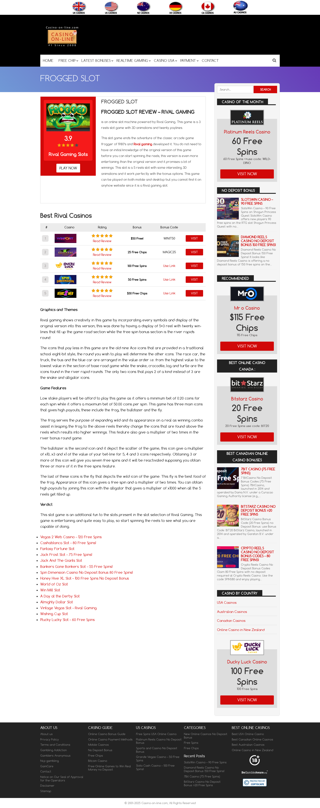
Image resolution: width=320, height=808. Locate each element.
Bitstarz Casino (247, 398)
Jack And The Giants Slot (61, 560)
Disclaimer (47, 785)
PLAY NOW (68, 168)
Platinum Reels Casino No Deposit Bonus (159, 741)
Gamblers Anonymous (55, 755)
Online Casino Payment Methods (110, 739)
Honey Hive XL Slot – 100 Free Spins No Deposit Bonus (84, 578)
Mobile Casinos (98, 744)
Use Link (169, 266)
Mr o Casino (247, 308)
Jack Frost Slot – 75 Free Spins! (66, 554)
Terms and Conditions (55, 744)
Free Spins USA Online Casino (156, 734)
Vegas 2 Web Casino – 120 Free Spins (71, 537)
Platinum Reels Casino (247, 132)
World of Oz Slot (54, 584)
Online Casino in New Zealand (240, 630)
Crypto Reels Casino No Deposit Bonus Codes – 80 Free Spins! (257, 554)
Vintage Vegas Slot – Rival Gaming (68, 608)
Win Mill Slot (50, 590)
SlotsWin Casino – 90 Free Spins (257, 201)
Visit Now (247, 173)
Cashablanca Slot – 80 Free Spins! (68, 543)
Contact (45, 771)
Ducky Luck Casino (247, 662)
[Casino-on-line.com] (62, 46)
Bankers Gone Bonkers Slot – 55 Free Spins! (76, 566)
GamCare (46, 766)
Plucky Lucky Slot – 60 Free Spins (67, 619)
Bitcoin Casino (97, 760)
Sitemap (45, 791)
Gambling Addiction (53, 750)
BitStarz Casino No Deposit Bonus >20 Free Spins (258, 510)
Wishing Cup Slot (54, 614)
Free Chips (95, 755)
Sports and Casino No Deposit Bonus (156, 749)
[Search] (274, 60)
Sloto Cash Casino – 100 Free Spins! (155, 767)
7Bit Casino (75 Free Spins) (258, 471)
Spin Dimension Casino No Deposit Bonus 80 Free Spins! (86, 572)
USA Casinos (227, 602)
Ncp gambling (49, 760)
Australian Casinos (232, 611)
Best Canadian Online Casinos (252, 739)
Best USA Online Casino (248, 734)
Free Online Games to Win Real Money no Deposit (109, 767)
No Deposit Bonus (100, 750)
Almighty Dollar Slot (56, 602)
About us (46, 734)
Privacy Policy (49, 739)
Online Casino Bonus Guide (106, 734)
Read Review (102, 241)
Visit (194, 238)
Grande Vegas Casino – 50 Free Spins (157, 758)
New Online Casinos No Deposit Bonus (205, 735)
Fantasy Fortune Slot (57, 549)
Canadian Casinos (231, 620)
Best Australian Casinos (248, 744)
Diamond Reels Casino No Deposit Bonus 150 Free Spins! (258, 241)
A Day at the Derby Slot (60, 596)
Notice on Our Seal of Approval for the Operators (61, 778)
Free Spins (191, 742)
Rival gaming (143, 144)
